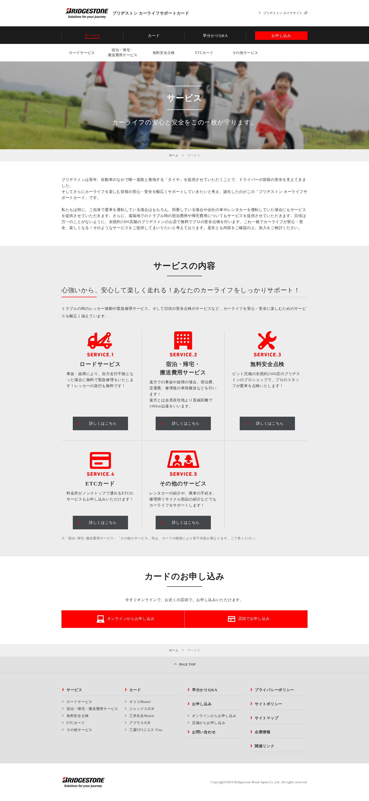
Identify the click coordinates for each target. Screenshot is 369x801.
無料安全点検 (164, 53)
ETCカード (204, 53)
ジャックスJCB (141, 709)
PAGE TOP (187, 664)
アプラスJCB (139, 723)
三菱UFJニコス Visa (145, 730)
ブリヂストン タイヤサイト (282, 13)
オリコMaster (140, 702)
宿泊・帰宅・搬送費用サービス (123, 52)
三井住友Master (142, 716)
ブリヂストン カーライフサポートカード (150, 13)
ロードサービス (82, 53)
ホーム (173, 155)
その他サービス (245, 53)
